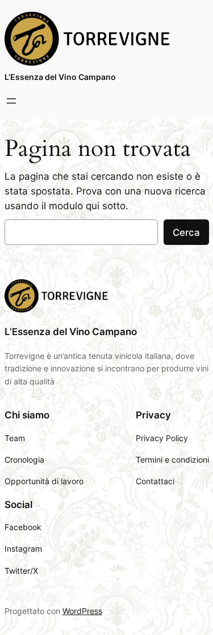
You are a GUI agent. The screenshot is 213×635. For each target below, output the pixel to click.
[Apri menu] (11, 101)
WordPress (82, 611)
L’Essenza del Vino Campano (60, 77)
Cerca (186, 232)
